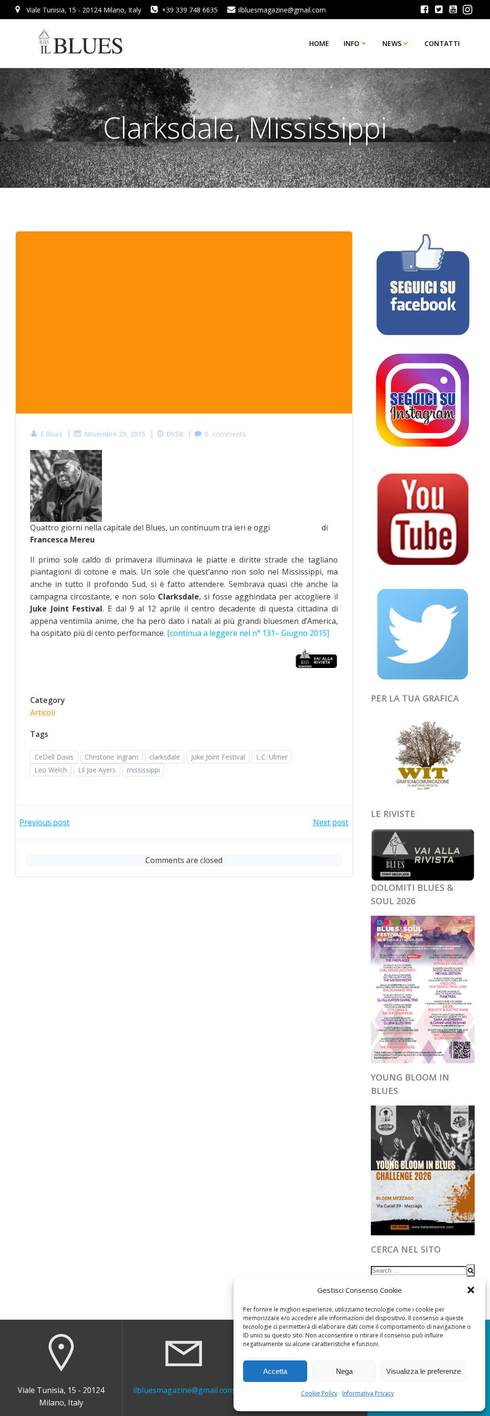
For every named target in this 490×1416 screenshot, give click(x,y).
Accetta (275, 1371)
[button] (471, 1290)
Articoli (42, 712)
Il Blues (51, 433)
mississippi (143, 769)
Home (319, 43)
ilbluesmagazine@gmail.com (183, 1390)
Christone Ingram (111, 756)
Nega (344, 1371)
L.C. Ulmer (272, 756)
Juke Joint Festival (218, 756)
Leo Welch (50, 769)
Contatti (442, 43)
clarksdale (164, 756)
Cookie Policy (319, 1393)
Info (351, 43)
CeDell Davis (54, 756)
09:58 (175, 433)
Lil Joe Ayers (97, 769)
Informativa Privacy (368, 1393)
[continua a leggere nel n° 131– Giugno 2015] (248, 633)
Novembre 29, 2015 (114, 433)
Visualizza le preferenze (423, 1371)
